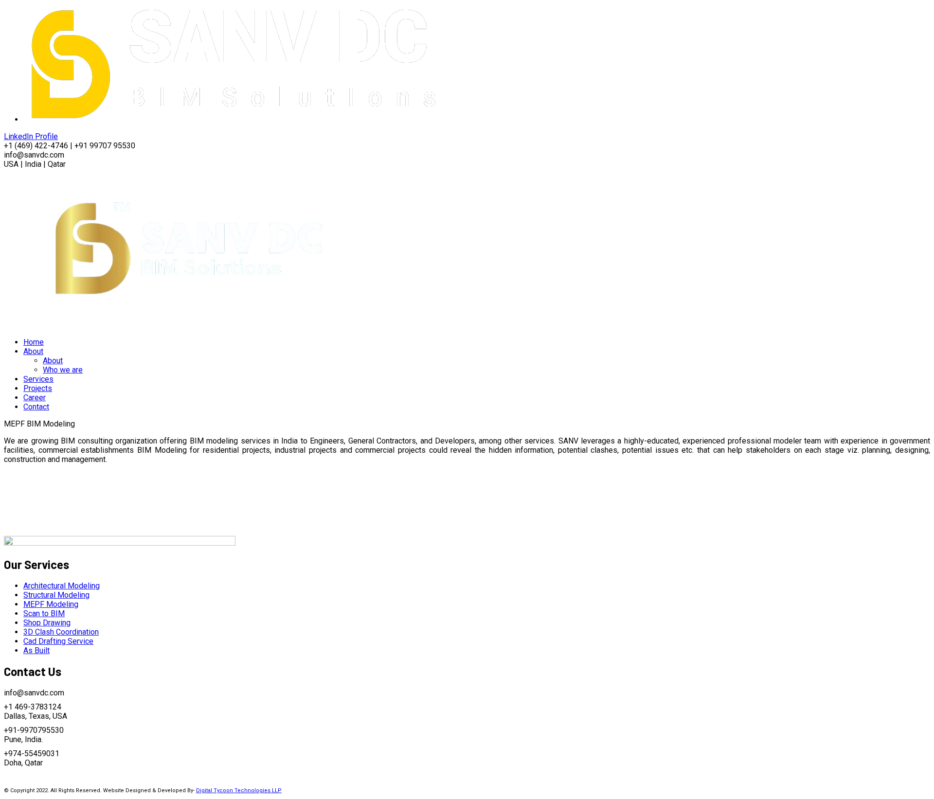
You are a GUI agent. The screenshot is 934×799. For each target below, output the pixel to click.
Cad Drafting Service (58, 641)
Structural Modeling (56, 595)
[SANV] (189, 325)
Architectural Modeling (61, 585)
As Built (36, 650)
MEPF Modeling (50, 604)
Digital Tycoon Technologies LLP (239, 790)
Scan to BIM (44, 613)
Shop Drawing (47, 622)
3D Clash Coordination (61, 632)
